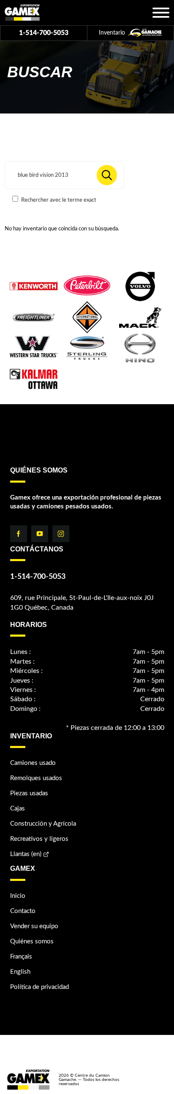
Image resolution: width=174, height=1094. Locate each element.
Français (21, 957)
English (20, 972)
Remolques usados (36, 778)
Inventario (113, 33)
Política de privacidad (39, 987)
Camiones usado (33, 763)
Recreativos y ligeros (39, 839)
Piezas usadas (29, 793)
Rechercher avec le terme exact (58, 200)
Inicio (17, 896)
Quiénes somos (32, 941)
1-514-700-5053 (43, 33)
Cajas (17, 808)
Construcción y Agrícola (43, 824)
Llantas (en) (25, 854)
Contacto (22, 911)
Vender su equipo (34, 926)
